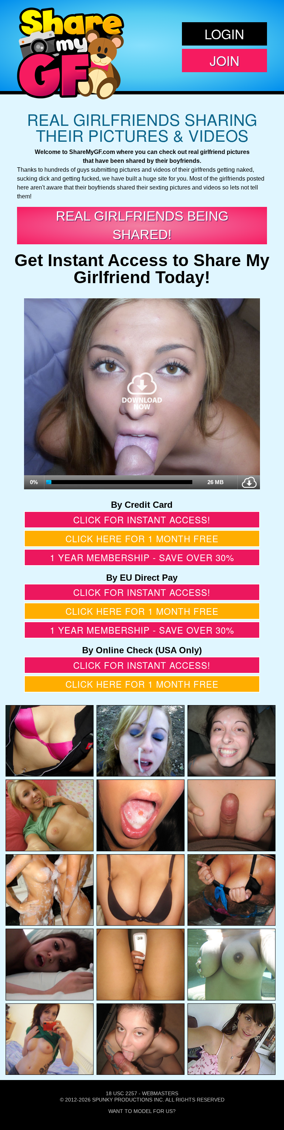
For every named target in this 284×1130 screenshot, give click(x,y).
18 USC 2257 (121, 1093)
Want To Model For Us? (142, 1111)
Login (224, 33)
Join (224, 60)
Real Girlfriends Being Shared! (142, 225)
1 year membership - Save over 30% (142, 557)
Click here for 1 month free (142, 538)
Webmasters (160, 1093)
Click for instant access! (141, 519)
